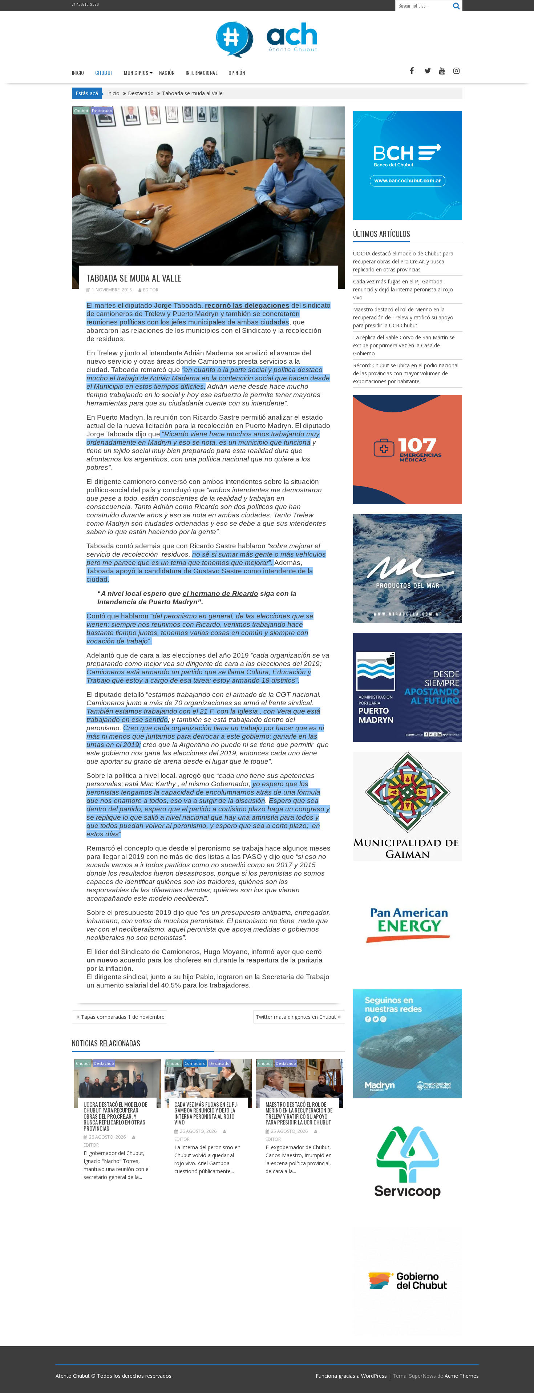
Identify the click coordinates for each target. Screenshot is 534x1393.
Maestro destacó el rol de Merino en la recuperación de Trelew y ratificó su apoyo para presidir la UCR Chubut (299, 1113)
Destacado (102, 110)
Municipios (136, 72)
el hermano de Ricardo (220, 593)
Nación (166, 72)
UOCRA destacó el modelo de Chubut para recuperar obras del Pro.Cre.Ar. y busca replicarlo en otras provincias (115, 1116)
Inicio (78, 72)
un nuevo (102, 960)
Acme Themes (462, 1375)
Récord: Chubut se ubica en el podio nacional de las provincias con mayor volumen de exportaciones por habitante (405, 373)
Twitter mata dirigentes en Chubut (296, 1016)
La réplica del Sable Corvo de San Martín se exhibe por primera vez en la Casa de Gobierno (404, 345)
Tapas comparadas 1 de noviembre (123, 1016)
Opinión (236, 72)
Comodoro (195, 1063)
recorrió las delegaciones (247, 305)
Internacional (202, 72)
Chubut (104, 72)
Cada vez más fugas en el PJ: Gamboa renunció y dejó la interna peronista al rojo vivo (206, 1113)
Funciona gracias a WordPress (351, 1375)
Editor (150, 290)
